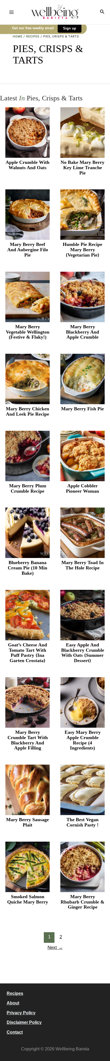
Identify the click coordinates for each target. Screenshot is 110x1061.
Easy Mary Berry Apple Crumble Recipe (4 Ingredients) (83, 740)
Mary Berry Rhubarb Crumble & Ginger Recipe (82, 902)
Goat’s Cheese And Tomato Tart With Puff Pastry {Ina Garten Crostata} (27, 652)
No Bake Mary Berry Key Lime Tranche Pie (82, 168)
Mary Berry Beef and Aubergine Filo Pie (27, 250)
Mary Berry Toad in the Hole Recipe (82, 565)
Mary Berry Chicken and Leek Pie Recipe (27, 411)
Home (17, 36)
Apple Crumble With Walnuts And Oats (27, 165)
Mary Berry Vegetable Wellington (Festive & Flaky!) (27, 332)
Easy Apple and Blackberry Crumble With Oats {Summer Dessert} (82, 652)
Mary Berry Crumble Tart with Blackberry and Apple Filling (27, 740)
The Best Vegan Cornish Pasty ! (82, 822)
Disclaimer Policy (24, 1022)
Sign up (69, 28)
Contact (15, 1032)
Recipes (33, 36)
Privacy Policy (21, 1013)
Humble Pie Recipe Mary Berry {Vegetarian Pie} (82, 250)
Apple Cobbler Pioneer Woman (82, 488)
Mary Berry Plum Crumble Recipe (27, 488)
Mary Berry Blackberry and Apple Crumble (82, 332)
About (13, 1003)
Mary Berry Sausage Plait (27, 822)
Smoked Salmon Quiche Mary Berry (27, 899)
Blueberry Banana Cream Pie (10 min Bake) (27, 568)
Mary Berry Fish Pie (82, 408)
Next (55, 947)
